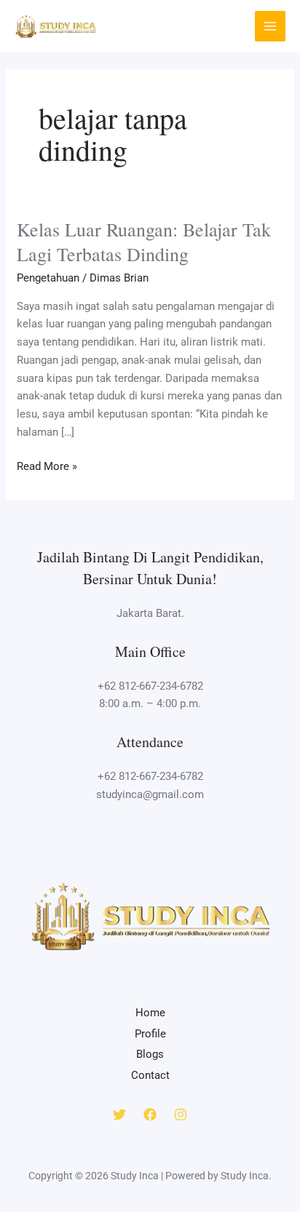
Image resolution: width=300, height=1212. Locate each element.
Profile (150, 1033)
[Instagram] (180, 1114)
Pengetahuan (48, 277)
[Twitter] (119, 1114)
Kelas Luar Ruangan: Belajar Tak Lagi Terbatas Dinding (144, 241)
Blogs (150, 1054)
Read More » (47, 465)
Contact (150, 1075)
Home (150, 1012)
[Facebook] (150, 1114)
